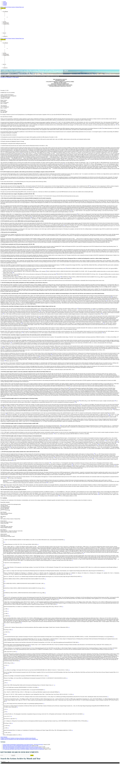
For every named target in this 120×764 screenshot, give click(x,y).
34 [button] (3, 347)
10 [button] (30, 217)
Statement (5, 737)
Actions (4, 21)
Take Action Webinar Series (11, 28)
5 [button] (63, 163)
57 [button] (54, 457)
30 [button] (29, 328)
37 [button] (39, 356)
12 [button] (66, 268)
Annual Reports (9, 26)
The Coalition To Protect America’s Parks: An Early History (17, 16)
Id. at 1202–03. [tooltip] (26, 332)
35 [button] (54, 349)
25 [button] (3, 313)
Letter (5, 76)
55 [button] (10, 446)
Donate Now (3, 8)
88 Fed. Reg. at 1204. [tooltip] (12, 478)
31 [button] (22, 332)
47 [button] (108, 413)
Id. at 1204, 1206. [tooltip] (102, 494)
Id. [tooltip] (117, 124)
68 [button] (98, 494)
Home (1, 76)
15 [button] (12, 272)
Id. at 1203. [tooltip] (7, 486)
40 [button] (79, 400)
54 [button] (98, 444)
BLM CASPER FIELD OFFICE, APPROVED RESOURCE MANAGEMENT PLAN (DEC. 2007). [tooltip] (67, 271)
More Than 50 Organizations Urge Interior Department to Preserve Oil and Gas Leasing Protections (22, 747)
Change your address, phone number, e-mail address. (16, 35)
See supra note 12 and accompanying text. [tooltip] (98, 186)
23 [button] (93, 309)
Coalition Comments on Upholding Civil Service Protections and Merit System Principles (18, 738)
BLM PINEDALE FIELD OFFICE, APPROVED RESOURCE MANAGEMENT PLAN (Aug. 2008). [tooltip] (82, 276)
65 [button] (47, 482)
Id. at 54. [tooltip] (112, 415)
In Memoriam (8, 31)
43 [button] (80, 404)
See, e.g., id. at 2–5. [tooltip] (77, 464)
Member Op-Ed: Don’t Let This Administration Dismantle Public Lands (17, 745)
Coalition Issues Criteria (10, 14)
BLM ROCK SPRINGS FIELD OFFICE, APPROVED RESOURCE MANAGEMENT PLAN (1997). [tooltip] (87, 268)
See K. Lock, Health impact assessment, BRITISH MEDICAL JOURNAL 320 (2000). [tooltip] (71, 433)
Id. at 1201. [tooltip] (42, 311)
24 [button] (39, 311)
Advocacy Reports (9, 27)
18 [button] (60, 276)
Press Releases (6, 22)
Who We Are (8, 13)
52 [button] (105, 440)
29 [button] (103, 323)
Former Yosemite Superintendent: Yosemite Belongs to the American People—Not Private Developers (23, 744)
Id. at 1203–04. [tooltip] (51, 482)
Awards (7, 20)
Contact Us (5, 36)
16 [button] (56, 273)
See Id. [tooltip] (104, 332)
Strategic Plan (8, 19)
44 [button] (3, 406)
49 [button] (60, 425)
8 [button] (71, 210)
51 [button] (49, 439)
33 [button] (11, 342)
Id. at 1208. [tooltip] (6, 313)
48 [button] (109, 415)
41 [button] (115, 400)
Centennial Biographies (12, 17)
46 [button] (6, 413)
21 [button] (106, 300)
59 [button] (12, 460)
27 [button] (39, 317)
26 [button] (101, 313)
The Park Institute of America (11, 30)
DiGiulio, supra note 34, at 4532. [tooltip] (11, 360)
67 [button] (98, 492)
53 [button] (117, 441)
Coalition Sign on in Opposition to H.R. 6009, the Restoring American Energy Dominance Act (19, 739)
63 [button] (115, 465)
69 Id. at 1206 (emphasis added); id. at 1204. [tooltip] (68, 495)
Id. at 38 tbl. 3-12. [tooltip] (112, 414)
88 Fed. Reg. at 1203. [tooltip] (34, 329)
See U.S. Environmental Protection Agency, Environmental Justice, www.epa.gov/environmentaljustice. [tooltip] (70, 439)
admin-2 (17, 77)
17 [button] (17, 275)
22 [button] (77, 308)
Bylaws (7, 18)
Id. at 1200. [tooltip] (96, 310)
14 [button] (46, 270)
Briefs (7, 25)
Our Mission (5, 11)
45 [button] (113, 409)
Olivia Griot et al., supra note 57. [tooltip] (79, 465)
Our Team (8, 12)
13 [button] (34, 269)
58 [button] (92, 458)
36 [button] (51, 354)
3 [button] (102, 128)
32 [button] (102, 332)
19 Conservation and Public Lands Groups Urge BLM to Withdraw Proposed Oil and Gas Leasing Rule (23, 749)
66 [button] (4, 485)
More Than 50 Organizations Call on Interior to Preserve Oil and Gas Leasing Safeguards (20, 746)
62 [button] (72, 465)
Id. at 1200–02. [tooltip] (105, 313)
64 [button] (7, 477)
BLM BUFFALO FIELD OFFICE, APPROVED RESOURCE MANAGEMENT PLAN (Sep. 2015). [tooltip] (77, 274)
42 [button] (75, 401)
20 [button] (111, 296)
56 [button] (94, 453)
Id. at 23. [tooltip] (95, 459)
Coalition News (6, 23)
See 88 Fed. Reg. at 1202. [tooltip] (85, 400)
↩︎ (64, 539)
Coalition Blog (8, 29)
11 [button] (64, 225)
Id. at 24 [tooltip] (14, 460)
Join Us (4, 32)
